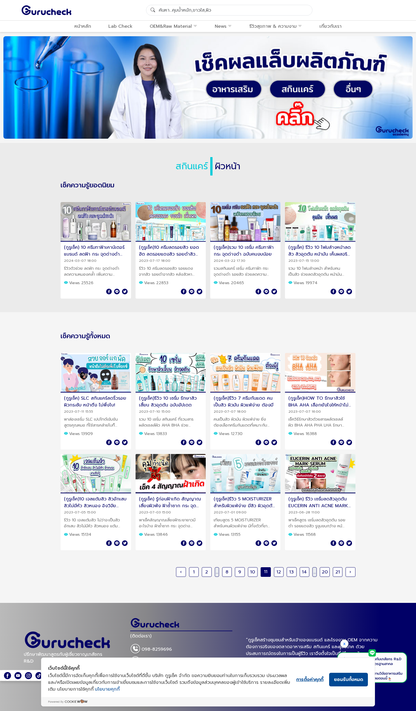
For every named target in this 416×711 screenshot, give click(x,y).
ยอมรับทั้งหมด (348, 679)
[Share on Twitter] (125, 291)
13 (291, 572)
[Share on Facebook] (109, 291)
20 (325, 572)
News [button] (220, 26)
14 (304, 572)
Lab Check (120, 26)
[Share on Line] (117, 291)
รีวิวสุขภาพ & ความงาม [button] (273, 26)
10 (252, 572)
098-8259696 (156, 649)
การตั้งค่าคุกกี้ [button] (309, 679)
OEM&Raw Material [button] (171, 26)
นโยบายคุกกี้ (107, 689)
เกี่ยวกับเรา (330, 26)
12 (278, 572)
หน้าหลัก (82, 26)
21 (337, 572)
